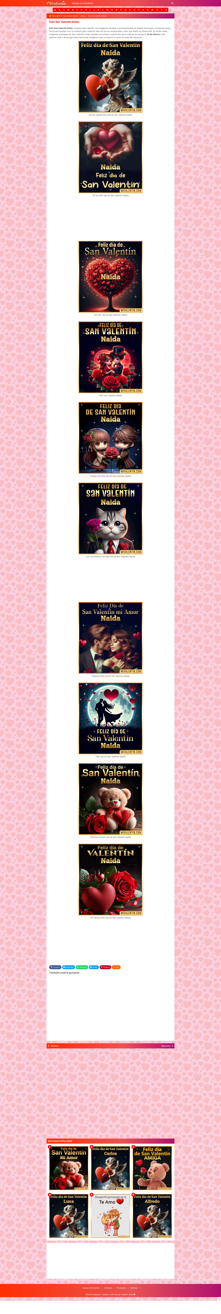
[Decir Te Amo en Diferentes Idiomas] (110, 1216)
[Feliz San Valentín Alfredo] (152, 1216)
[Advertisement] (110, 217)
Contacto (108, 1288)
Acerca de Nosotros (91, 1288)
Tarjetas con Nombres (82, 3)
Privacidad (121, 1288)
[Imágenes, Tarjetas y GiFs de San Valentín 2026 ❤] (57, 3)
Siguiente (165, 1046)
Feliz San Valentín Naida (64, 21)
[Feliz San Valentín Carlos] (110, 1168)
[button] (55, 10)
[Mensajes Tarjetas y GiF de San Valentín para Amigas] (152, 1168)
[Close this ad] (219, 1299)
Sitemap (133, 1288)
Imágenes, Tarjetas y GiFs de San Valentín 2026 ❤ (113, 1294)
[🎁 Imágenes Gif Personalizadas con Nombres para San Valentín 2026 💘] (68, 1168)
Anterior (55, 1046)
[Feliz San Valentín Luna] (68, 1216)
